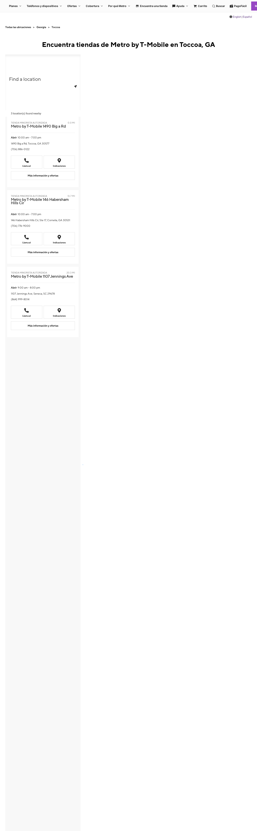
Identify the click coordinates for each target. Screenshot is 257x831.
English (237, 16)
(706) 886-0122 (20, 149)
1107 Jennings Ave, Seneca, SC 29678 (33, 293)
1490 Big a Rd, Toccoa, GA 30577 (30, 143)
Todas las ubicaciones (18, 27)
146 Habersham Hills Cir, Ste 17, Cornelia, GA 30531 (40, 220)
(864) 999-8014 (20, 299)
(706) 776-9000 (20, 225)
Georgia (41, 27)
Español (247, 16)
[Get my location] (75, 86)
